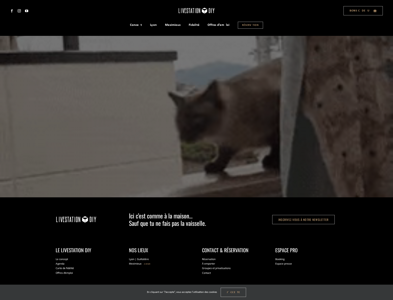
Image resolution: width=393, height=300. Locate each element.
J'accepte (233, 292)
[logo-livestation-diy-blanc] (196, 8)
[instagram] (19, 10)
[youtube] (26, 10)
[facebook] (12, 10)
